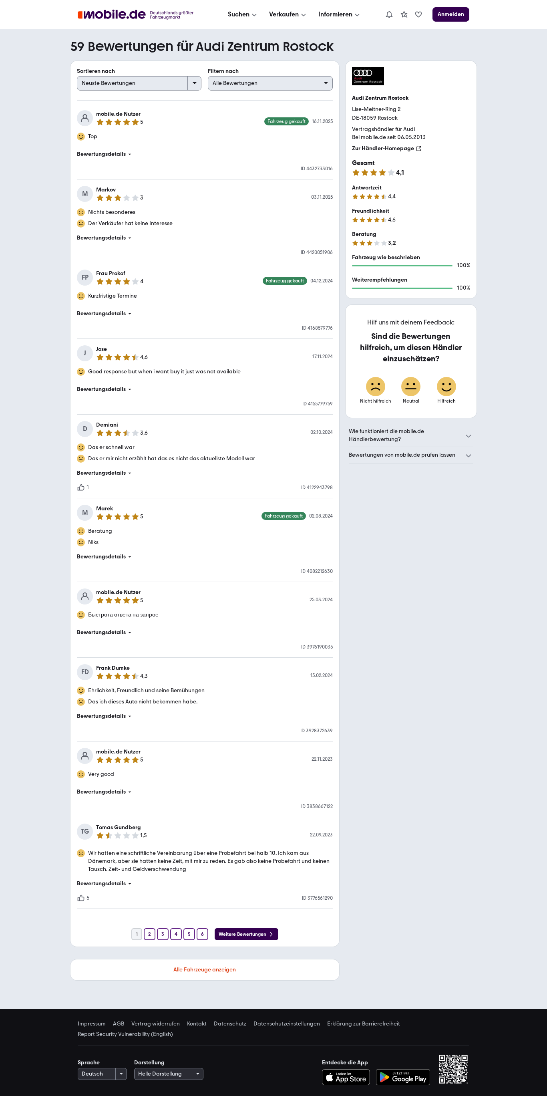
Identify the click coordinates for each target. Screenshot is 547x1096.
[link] (404, 14)
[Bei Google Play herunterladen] (403, 1077)
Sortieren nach (96, 71)
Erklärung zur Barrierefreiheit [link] (363, 1024)
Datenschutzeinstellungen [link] (286, 1024)
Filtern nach (223, 71)
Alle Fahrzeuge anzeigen (204, 969)
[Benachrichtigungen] (388, 14)
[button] (205, 154)
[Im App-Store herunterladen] (348, 1077)
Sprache (89, 1062)
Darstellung (149, 1062)
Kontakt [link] (197, 1024)
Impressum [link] (92, 1024)
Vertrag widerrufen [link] (155, 1024)
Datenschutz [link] (230, 1024)
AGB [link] (118, 1024)
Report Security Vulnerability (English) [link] (125, 1034)
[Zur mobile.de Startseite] (143, 15)
